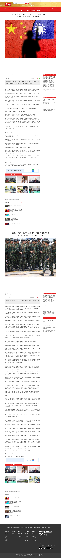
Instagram (26, 536)
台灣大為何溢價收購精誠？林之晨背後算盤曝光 (49, 107)
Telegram (26, 537)
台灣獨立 (10, 199)
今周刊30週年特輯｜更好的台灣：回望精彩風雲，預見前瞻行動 (49, 110)
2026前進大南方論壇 (46, 105)
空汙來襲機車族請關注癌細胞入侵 (9, 194)
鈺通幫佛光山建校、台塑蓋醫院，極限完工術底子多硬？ (49, 103)
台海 (7, 491)
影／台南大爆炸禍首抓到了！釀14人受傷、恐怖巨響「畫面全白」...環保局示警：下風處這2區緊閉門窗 (49, 77)
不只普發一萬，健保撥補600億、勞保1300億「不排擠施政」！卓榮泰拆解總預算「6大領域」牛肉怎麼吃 (49, 92)
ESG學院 (13, 534)
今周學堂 (13, 533)
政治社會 (24, 74)
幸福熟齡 (6, 539)
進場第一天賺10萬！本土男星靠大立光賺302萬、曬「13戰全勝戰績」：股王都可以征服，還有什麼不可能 (49, 81)
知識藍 (12, 491)
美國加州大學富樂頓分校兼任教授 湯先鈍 (13, 74)
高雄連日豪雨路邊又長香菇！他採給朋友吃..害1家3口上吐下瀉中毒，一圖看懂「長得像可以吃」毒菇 (49, 300)
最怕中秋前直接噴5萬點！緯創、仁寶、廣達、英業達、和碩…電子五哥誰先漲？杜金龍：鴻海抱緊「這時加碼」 (49, 308)
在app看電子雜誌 (34, 539)
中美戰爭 (15, 491)
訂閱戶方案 (20, 533)
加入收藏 (32, 78)
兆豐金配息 (18, 5)
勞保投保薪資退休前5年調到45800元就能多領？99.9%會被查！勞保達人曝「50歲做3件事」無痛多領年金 (49, 85)
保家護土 (14, 199)
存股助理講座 (20, 536)
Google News (27, 540)
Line (25, 534)
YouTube (26, 539)
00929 (24, 5)
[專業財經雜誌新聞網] (8, 4)
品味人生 (6, 537)
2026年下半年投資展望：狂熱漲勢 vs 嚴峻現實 (49, 100)
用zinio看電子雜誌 (34, 537)
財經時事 (6, 533)
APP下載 (19, 534)
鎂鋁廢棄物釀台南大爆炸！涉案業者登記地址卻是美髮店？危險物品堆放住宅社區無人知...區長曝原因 (10, 184)
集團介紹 (33, 533)
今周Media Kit (34, 540)
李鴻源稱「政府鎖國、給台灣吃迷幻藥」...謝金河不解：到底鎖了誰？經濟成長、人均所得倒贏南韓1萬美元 (34, 184)
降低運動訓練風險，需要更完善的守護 (34, 194)
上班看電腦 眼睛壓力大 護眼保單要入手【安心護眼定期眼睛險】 (22, 184)
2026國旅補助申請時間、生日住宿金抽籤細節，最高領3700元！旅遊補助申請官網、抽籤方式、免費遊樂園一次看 (49, 313)
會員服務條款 (34, 534)
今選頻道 (6, 540)
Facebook (26, 533)
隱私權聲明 (33, 536)
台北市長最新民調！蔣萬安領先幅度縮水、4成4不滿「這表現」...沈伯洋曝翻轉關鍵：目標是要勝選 (22, 194)
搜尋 (27, 3)
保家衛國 (17, 199)
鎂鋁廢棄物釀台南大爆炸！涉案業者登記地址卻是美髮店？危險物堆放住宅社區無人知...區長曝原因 (49, 89)
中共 (7, 199)
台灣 (18, 491)
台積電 (16, 5)
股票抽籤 (21, 5)
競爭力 (6, 536)
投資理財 (6, 534)
